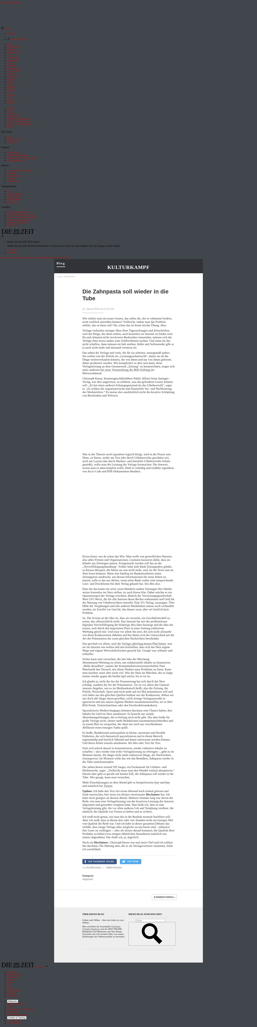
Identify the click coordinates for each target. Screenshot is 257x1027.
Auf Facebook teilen (101, 861)
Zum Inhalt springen (10, 2)
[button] (5, 28)
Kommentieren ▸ (164, 897)
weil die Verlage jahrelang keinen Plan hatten (138, 643)
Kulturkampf (128, 267)
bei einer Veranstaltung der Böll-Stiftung (125, 369)
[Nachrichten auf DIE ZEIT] (18, 233)
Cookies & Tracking (16, 1018)
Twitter (108, 785)
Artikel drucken (114, 867)
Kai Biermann (94, 867)
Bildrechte (12, 1001)
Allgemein (87, 879)
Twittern (132, 861)
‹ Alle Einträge (65, 276)
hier (157, 782)
